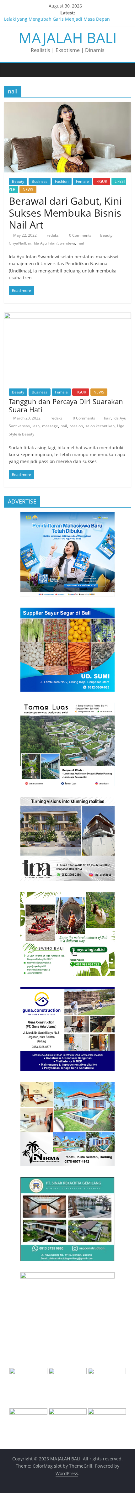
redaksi (54, 235)
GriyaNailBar (20, 243)
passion (76, 426)
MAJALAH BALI (68, 37)
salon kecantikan (100, 426)
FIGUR (101, 181)
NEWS (28, 189)
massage (50, 426)
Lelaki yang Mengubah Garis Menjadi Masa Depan (57, 20)
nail (81, 243)
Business (39, 181)
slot (58, 1466)
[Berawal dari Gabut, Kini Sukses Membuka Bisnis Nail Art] (67, 106)
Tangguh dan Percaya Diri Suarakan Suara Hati (66, 405)
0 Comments (79, 235)
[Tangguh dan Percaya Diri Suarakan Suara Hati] (67, 316)
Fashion (61, 181)
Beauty (18, 181)
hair (107, 418)
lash (36, 426)
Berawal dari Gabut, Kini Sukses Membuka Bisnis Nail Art (65, 213)
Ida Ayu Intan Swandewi (54, 243)
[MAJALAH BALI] (10, 69)
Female (82, 181)
